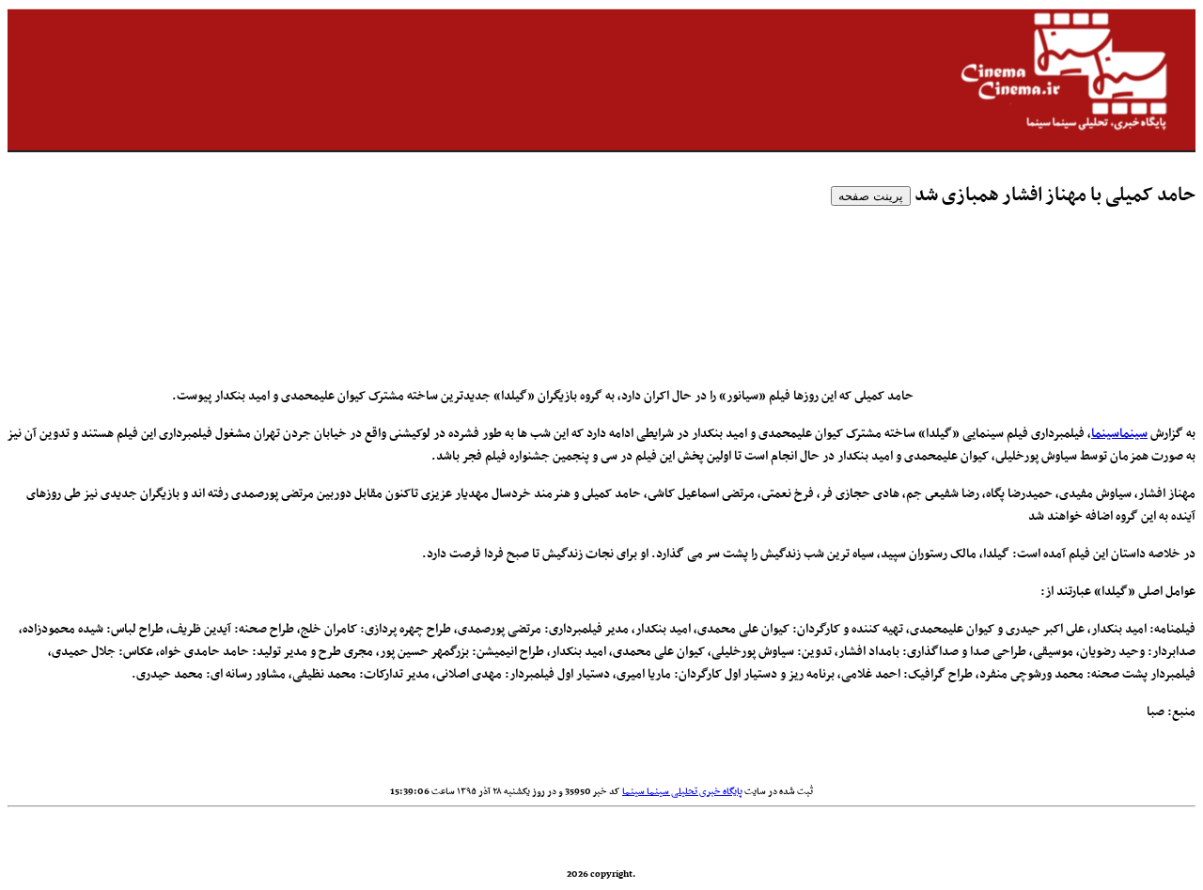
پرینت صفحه (870, 196)
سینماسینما (1119, 434)
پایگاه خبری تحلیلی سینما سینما (682, 792)
